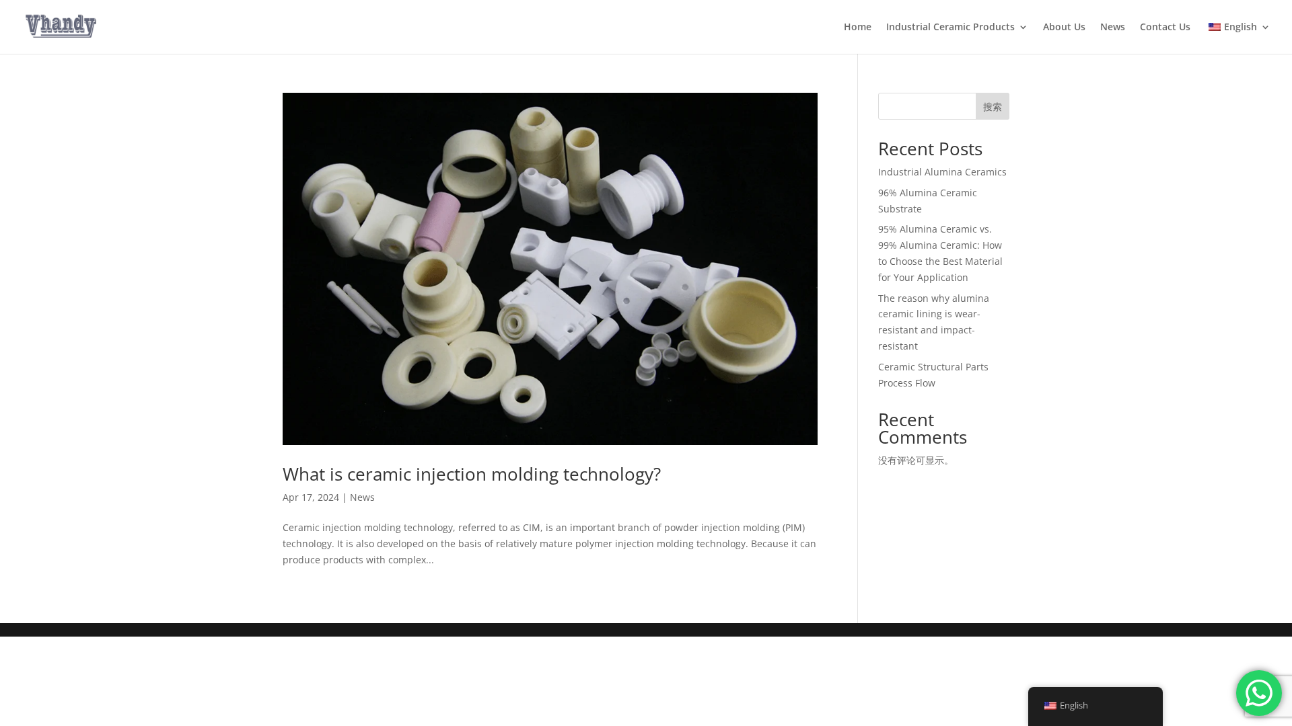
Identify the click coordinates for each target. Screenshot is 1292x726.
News (1112, 27)
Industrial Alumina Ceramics (942, 171)
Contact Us (1165, 27)
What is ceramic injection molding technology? (472, 474)
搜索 (992, 106)
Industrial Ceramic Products (950, 27)
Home (857, 27)
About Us (1064, 27)
